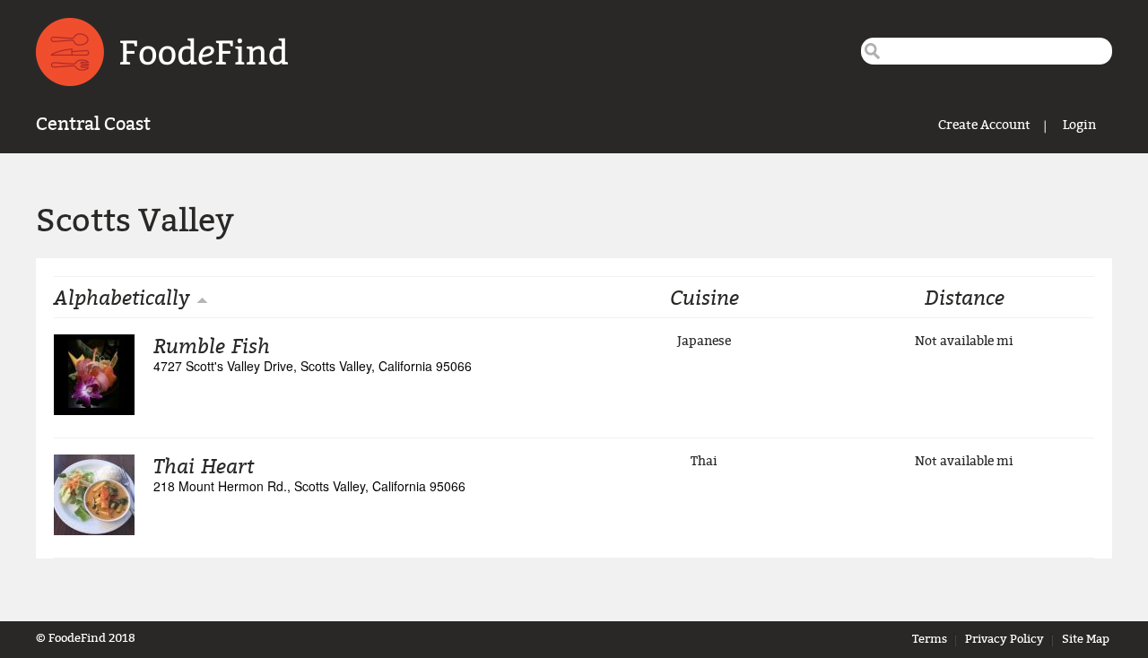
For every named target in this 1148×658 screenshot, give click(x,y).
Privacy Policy (1004, 639)
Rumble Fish (211, 345)
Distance (964, 296)
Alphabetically (122, 296)
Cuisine (704, 296)
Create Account (984, 125)
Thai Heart (203, 465)
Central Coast (93, 124)
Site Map (1085, 639)
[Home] (162, 52)
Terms (929, 639)
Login (1079, 125)
